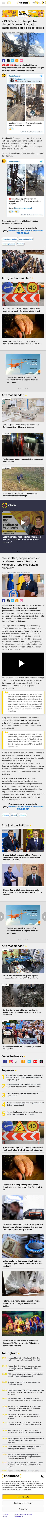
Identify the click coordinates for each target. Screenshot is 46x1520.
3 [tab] (23, 388)
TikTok (41, 1062)
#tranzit (14, 815)
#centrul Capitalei (26, 239)
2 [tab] (21, 388)
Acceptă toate (23, 1497)
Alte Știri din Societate (16, 278)
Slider (18, 573)
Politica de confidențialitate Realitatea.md (23, 1515)
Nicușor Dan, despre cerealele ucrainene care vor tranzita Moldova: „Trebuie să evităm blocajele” (21, 563)
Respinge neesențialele (23, 1503)
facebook (5, 1062)
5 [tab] (27, 388)
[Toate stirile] (8, 2)
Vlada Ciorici (29, 32)
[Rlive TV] (43, 2)
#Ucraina (22, 815)
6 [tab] (28, 551)
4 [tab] (25, 388)
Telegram (12, 60)
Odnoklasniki (17, 60)
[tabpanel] (23, 368)
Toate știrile (9, 1353)
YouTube (35, 1062)
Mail (21, 60)
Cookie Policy (5, 1515)
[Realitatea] (19, 2)
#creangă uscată (8, 244)
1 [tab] (18, 388)
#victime (20, 244)
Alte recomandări (13, 395)
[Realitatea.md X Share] (8, 60)
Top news (8, 1070)
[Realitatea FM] (34, 2)
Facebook (3, 60)
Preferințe (23, 1509)
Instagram (11, 1062)
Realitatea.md (26, 573)
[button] (43, 1476)
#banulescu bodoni (9, 239)
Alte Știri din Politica (15, 825)
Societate (20, 32)
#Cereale (5, 815)
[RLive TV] (9, 506)
